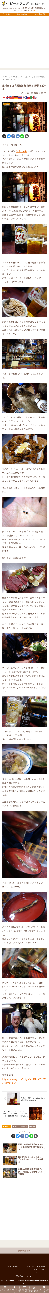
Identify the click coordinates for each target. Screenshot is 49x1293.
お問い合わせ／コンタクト (24, 1276)
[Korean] (24, 97)
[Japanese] (4, 97)
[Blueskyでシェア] (9, 136)
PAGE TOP (25, 1250)
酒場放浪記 (21, 151)
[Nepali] (36, 97)
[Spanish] (32, 97)
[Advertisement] (24, 43)
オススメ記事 (13, 1266)
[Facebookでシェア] (13, 136)
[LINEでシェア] (22, 136)
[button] (27, 136)
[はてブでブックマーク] (18, 136)
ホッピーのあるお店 (21, 1126)
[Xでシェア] (4, 136)
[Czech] (28, 97)
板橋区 (33, 1126)
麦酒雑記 (7, 1126)
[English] (8, 97)
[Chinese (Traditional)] (12, 97)
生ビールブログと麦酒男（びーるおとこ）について (36, 1269)
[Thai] (20, 97)
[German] (16, 97)
